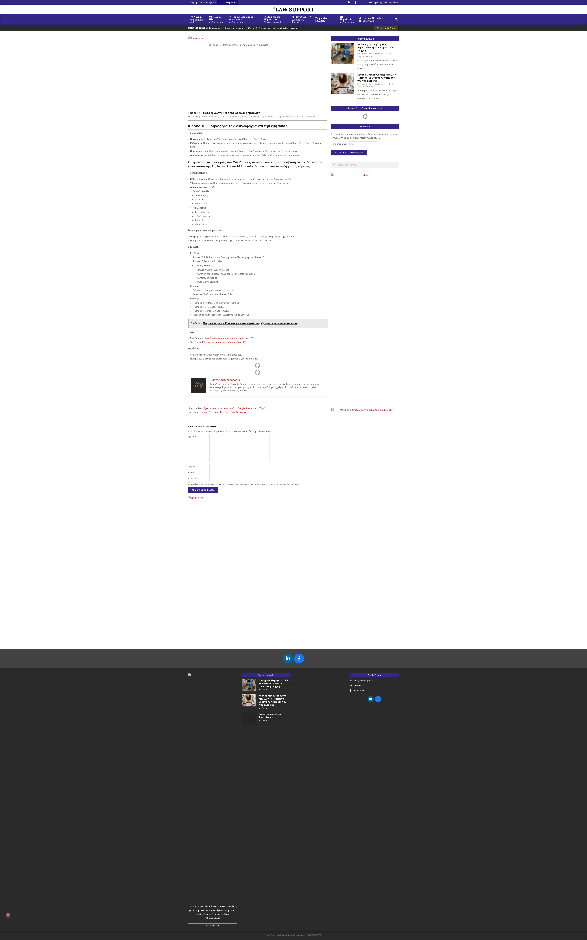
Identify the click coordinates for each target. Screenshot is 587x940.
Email (191, 472)
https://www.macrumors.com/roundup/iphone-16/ (228, 338)
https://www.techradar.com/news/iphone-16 (223, 342)
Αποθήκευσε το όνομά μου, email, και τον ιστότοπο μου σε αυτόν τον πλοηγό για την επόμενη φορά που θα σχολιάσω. (245, 484)
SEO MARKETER (314, 935)
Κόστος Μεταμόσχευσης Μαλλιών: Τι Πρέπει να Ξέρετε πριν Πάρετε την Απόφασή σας (376, 77)
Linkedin (358, 685)
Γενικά (264, 690)
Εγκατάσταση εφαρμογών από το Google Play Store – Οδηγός (235, 408)
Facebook (359, 690)
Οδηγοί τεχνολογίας (263, 116)
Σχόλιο (192, 437)
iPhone (289, 116)
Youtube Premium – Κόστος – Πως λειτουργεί (223, 412)
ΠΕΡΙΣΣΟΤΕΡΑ (212, 925)
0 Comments (308, 116)
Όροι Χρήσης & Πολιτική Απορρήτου (282, 935)
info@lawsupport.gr (364, 680)
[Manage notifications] (8, 915)
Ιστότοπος (193, 478)
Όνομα (191, 466)
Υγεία (264, 708)
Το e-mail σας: (339, 144)
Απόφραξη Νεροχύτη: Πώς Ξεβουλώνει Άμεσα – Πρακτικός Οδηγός (375, 47)
